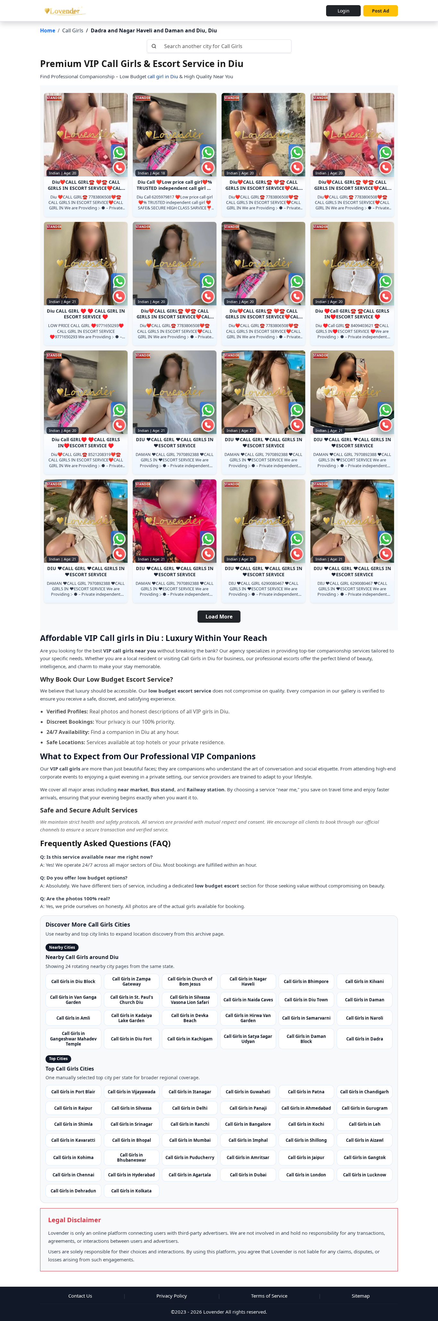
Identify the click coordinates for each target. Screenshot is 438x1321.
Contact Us (80, 1295)
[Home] (64, 11)
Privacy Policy (171, 1295)
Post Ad (380, 11)
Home (47, 30)
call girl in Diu (162, 76)
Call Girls (72, 30)
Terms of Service (269, 1295)
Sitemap (361, 1295)
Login (344, 11)
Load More (219, 616)
